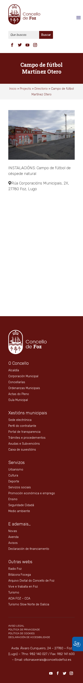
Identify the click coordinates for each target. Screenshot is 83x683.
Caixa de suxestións (22, 449)
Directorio (41, 89)
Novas (12, 531)
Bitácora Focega (19, 575)
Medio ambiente (19, 511)
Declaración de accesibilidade (29, 637)
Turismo (13, 592)
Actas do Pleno (18, 394)
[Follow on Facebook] (12, 45)
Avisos (13, 543)
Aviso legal (16, 625)
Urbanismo (15, 469)
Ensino (12, 499)
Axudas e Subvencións (24, 444)
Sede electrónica (19, 420)
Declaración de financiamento (28, 549)
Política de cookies (21, 633)
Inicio (12, 89)
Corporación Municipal (23, 376)
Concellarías (16, 382)
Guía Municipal (18, 400)
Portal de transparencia (24, 432)
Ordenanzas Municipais (24, 388)
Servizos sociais (19, 487)
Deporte (13, 481)
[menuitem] (12, 44)
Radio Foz (15, 569)
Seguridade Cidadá (21, 505)
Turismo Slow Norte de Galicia (28, 604)
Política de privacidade (24, 629)
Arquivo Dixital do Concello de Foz (31, 580)
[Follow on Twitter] (20, 45)
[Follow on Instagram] (35, 45)
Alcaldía (13, 370)
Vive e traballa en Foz (23, 586)
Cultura (13, 475)
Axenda (13, 537)
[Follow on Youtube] (27, 45)
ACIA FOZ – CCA (19, 598)
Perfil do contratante (22, 426)
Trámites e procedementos (27, 438)
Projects (25, 89)
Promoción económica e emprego (31, 493)
